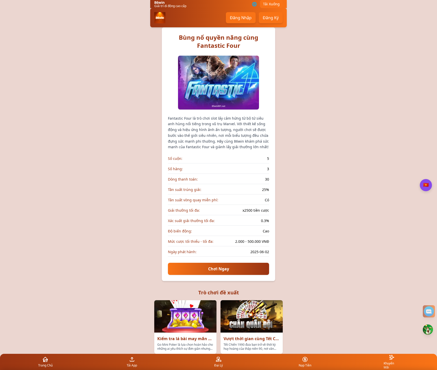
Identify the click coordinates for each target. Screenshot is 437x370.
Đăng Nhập (241, 17)
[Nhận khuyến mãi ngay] (428, 329)
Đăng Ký (271, 17)
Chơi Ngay (218, 269)
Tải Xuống (271, 4)
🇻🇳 (426, 184)
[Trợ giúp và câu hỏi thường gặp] (429, 311)
